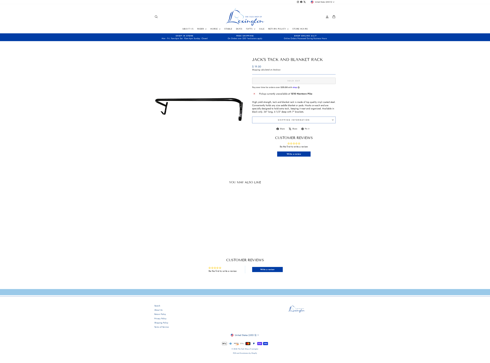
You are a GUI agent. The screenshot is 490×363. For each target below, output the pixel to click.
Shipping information (294, 120)
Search (157, 305)
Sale (261, 29)
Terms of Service (161, 327)
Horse (214, 29)
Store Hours (300, 29)
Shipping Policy (161, 322)
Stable (228, 29)
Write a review (294, 154)
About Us (187, 29)
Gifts (249, 29)
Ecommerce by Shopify (248, 353)
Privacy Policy (160, 318)
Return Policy (277, 29)
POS (234, 353)
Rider (201, 29)
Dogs (239, 29)
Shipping (256, 69)
